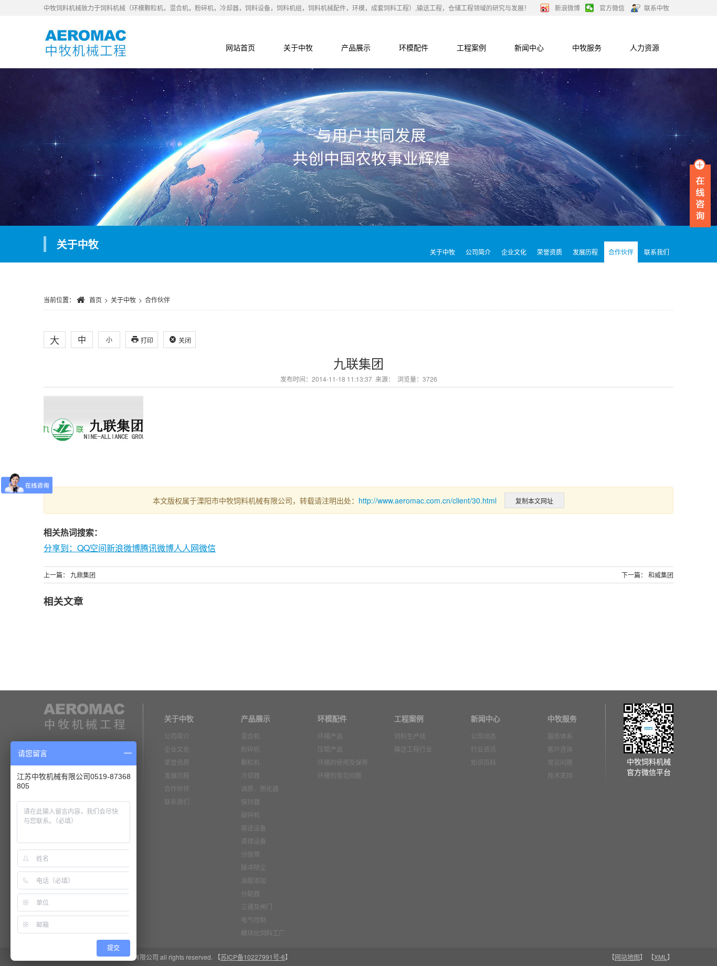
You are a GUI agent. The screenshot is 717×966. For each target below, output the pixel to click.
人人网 (186, 548)
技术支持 (560, 775)
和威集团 (660, 574)
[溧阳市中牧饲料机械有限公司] (86, 42)
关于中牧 (298, 47)
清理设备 (253, 840)
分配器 (250, 893)
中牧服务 (587, 47)
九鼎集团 (83, 574)
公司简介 (478, 251)
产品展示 (356, 47)
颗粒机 (250, 762)
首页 (95, 299)
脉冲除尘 (253, 867)
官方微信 (612, 7)
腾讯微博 (157, 548)
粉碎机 (250, 748)
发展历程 (585, 251)
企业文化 (513, 251)
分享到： (60, 548)
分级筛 (250, 853)
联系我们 (176, 801)
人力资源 (644, 47)
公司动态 (483, 735)
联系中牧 (656, 7)
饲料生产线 (410, 735)
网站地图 (627, 956)
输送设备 (253, 827)
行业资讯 (483, 748)
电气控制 (253, 919)
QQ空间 (92, 548)
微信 (207, 548)
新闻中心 (529, 47)
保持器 (250, 801)
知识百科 (483, 762)
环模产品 (330, 735)
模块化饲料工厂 (263, 932)
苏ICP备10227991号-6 (252, 956)
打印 (142, 339)
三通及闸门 (256, 906)
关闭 (179, 339)
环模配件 (413, 47)
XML (660, 956)
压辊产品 (330, 748)
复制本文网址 (534, 500)
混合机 (250, 735)
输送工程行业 (413, 748)
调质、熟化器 (260, 788)
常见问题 (560, 762)
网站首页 (240, 47)
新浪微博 (567, 7)
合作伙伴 (621, 251)
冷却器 (250, 775)
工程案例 (471, 47)
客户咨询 (560, 748)
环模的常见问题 (340, 775)
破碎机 (250, 814)
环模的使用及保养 (343, 762)
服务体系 (560, 735)
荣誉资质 (549, 251)
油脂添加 (253, 880)
